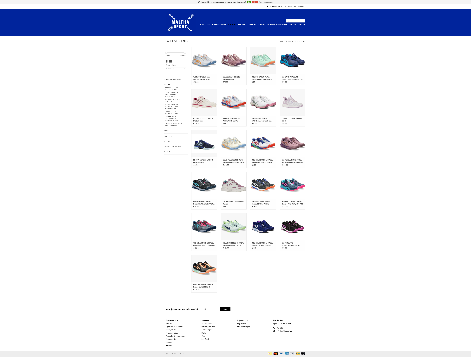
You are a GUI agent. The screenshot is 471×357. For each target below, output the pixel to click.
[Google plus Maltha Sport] (299, 309)
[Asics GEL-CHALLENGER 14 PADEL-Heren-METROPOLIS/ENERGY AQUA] (204, 226)
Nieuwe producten (208, 327)
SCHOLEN (261, 24)
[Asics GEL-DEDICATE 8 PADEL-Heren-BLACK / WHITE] (263, 185)
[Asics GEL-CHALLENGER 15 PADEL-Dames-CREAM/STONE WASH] (234, 143)
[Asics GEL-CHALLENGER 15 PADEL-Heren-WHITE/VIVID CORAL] (263, 143)
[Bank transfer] (292, 354)
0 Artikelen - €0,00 (276, 6)
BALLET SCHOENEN (171, 109)
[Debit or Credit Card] (302, 354)
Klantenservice (171, 339)
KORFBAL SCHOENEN (171, 113)
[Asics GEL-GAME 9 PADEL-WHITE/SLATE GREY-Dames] (263, 102)
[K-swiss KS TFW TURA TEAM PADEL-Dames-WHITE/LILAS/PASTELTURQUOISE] (234, 185)
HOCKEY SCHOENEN (171, 92)
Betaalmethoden (172, 333)
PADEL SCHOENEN (299, 41)
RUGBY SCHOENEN (171, 125)
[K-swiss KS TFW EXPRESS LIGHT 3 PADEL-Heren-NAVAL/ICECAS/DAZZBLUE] (204, 143)
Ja (249, 2)
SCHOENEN (232, 24)
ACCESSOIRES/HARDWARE (216, 24)
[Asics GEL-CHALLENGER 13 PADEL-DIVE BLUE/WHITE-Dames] (263, 226)
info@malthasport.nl (284, 331)
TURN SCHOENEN (170, 94)
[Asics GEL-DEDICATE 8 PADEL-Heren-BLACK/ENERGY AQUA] (204, 185)
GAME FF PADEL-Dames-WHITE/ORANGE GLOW (202, 78)
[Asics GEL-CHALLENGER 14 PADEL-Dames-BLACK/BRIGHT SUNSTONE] (204, 268)
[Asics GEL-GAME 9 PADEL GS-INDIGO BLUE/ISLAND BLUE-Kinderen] (292, 60)
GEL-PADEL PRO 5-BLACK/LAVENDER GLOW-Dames (291, 244)
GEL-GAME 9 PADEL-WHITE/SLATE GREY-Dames (262, 119)
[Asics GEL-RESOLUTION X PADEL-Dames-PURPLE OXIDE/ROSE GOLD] (292, 143)
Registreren (241, 323)
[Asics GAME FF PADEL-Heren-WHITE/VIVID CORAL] (234, 102)
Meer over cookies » (266, 2)
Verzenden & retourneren (175, 336)
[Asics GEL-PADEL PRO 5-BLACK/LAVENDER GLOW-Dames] (292, 226)
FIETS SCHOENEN (170, 118)
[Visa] (281, 354)
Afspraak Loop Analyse (277, 24)
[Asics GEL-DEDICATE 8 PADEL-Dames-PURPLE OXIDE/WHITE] (234, 60)
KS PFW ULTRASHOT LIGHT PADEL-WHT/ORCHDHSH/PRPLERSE (292, 119)
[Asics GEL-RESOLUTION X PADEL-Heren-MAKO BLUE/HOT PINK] (292, 185)
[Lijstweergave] (170, 61)
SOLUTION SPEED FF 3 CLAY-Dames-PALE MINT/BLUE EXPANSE (233, 244)
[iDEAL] (270, 354)
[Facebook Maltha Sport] (295, 309)
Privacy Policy (171, 330)
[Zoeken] (287, 21)
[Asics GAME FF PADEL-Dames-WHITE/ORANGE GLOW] (204, 60)
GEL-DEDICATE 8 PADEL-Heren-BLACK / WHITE (261, 202)
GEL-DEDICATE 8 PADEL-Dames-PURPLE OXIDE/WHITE (232, 78)
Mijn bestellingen (243, 327)
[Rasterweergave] (167, 61)
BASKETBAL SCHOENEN (172, 121)
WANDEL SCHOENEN (171, 104)
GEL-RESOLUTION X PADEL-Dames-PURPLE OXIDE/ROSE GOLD (292, 161)
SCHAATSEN (168, 102)
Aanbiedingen (207, 330)
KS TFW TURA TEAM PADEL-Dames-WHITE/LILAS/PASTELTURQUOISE (234, 202)
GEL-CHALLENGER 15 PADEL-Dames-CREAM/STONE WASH (233, 161)
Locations (169, 345)
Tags (203, 336)
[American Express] (286, 354)
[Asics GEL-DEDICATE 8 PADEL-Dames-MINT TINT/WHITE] (263, 60)
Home (202, 24)
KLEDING (241, 24)
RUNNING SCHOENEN (171, 87)
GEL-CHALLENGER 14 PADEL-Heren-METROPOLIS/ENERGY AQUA (204, 244)
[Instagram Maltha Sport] (303, 309)
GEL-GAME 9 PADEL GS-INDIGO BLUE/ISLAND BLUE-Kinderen (292, 78)
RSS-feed (205, 339)
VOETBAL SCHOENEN (171, 106)
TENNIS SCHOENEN (171, 90)
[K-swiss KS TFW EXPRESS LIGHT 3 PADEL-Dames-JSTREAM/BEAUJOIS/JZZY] (204, 102)
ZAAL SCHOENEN (170, 97)
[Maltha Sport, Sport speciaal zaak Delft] (181, 22)
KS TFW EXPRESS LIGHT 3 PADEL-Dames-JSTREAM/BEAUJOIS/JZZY (203, 119)
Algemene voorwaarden (174, 327)
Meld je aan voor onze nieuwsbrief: (182, 309)
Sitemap (169, 342)
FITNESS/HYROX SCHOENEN (173, 123)
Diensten (292, 24)
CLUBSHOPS (251, 24)
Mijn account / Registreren (296, 6)
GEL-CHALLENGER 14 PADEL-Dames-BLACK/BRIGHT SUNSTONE (203, 285)
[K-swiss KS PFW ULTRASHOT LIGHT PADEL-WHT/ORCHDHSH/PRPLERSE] (292, 102)
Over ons (169, 323)
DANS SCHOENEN (170, 111)
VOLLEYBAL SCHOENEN (172, 99)
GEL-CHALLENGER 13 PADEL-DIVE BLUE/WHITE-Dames (262, 244)
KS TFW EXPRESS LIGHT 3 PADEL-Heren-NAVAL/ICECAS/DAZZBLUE (203, 161)
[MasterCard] (275, 354)
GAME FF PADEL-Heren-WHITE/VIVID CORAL (231, 119)
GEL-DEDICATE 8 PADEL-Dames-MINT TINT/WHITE (262, 78)
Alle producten (207, 323)
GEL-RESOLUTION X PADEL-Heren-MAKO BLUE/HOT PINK (292, 202)
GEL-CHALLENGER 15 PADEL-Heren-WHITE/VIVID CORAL (262, 161)
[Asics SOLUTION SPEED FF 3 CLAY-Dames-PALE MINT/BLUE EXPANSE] (234, 226)
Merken (302, 24)
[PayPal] (297, 354)
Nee (255, 2)
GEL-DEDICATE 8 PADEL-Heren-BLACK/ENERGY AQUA (203, 202)
